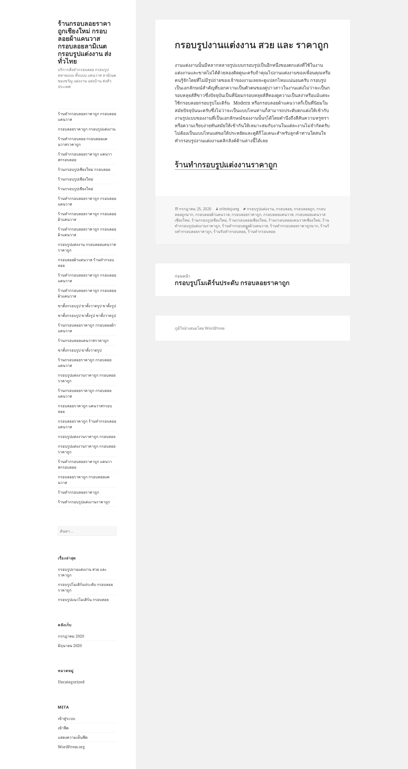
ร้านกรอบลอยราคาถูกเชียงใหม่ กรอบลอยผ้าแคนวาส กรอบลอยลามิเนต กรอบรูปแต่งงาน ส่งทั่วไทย (84, 42)
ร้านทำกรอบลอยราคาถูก (78, 492)
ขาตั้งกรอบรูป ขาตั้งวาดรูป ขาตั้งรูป (87, 305)
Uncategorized (71, 682)
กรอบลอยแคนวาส (278, 214)
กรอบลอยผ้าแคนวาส (212, 214)
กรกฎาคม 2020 (71, 636)
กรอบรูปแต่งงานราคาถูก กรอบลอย (86, 436)
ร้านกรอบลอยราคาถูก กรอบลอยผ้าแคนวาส (87, 328)
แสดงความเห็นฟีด (73, 737)
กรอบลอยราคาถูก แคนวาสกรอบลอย (85, 408)
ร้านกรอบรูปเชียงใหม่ (75, 179)
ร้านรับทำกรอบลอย (229, 231)
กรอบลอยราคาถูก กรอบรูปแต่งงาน (86, 129)
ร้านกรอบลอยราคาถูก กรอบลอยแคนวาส (84, 362)
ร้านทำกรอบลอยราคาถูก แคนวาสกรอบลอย (85, 156)
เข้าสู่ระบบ (66, 718)
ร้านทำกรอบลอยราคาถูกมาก (294, 225)
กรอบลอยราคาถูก (246, 214)
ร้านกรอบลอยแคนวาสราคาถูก (83, 340)
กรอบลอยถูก (304, 208)
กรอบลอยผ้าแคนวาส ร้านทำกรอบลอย (86, 262)
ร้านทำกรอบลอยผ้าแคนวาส (245, 225)
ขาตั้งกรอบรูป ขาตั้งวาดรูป (80, 350)
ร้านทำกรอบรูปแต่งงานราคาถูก (84, 501)
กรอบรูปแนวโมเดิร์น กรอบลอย (83, 599)
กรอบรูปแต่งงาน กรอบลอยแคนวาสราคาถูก (87, 247)
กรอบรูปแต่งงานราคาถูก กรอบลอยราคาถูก (86, 378)
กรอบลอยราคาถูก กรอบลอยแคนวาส (84, 479)
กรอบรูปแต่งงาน (260, 208)
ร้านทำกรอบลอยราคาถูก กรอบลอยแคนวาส (87, 116)
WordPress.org (71, 746)
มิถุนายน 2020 (70, 645)
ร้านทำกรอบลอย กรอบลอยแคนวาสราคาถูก (82, 141)
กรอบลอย (284, 208)
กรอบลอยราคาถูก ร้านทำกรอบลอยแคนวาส (87, 424)
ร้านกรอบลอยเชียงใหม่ (248, 220)
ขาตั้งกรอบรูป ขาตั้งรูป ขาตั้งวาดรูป (87, 315)
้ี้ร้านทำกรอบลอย (261, 231)
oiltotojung (229, 208)
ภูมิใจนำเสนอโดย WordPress (200, 328)
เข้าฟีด (63, 728)
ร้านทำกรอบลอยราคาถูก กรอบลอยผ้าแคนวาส (87, 216)
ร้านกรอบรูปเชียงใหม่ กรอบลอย (84, 169)
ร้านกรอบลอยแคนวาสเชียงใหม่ (294, 220)
